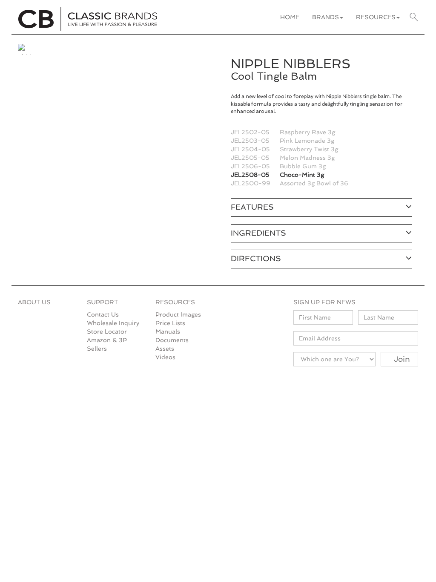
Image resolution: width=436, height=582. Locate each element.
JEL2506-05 (250, 166)
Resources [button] (376, 17)
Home (289, 17)
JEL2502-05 (250, 132)
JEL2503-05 (250, 140)
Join (402, 358)
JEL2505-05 (250, 157)
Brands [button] (325, 17)
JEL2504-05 (250, 149)
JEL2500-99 (250, 183)
